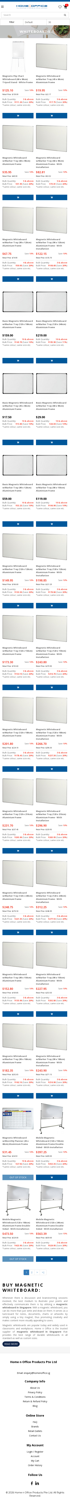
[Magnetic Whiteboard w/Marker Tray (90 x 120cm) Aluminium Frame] (18, 220)
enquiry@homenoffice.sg (37, 1372)
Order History (35, 1465)
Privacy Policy (35, 1392)
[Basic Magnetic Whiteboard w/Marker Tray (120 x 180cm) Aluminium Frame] (18, 301)
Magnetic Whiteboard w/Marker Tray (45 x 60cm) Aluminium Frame (50, 79)
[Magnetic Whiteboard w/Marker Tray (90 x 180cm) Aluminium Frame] (18, 1036)
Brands (35, 1426)
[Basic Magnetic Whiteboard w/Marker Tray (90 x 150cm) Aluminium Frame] (51, 465)
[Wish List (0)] (60, 7)
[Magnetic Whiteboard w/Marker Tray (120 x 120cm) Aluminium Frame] (18, 546)
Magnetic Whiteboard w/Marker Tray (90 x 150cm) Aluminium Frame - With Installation (50, 979)
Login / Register (35, 1451)
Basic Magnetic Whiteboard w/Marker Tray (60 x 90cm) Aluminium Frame (51, 405)
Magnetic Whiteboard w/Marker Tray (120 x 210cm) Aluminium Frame (17, 814)
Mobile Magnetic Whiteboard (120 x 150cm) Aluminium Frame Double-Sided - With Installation (50, 1142)
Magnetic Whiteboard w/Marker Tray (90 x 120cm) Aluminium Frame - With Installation (50, 244)
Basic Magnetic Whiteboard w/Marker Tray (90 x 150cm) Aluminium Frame (51, 487)
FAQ (35, 1422)
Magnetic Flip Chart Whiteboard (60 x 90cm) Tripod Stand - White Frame (17, 79)
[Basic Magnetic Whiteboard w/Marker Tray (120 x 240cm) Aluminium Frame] (51, 301)
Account (35, 1456)
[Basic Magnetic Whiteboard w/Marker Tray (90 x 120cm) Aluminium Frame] (18, 465)
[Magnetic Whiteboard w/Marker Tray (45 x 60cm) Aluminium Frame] (51, 56)
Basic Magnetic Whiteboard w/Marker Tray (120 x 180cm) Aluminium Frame (17, 324)
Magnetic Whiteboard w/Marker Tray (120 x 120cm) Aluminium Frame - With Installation (51, 571)
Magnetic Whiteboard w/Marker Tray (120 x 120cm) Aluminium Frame (17, 569)
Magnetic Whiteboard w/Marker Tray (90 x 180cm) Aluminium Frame (16, 1059)
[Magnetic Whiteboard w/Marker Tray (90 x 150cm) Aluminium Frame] (18, 955)
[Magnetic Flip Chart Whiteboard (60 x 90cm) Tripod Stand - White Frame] (18, 56)
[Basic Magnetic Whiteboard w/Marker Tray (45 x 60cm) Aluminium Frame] (18, 383)
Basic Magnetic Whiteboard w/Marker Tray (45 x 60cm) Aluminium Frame (17, 405)
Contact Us (35, 1435)
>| (43, 1272)
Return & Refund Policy (35, 1401)
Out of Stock (18, 1177)
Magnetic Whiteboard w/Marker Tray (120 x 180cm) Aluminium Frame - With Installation (51, 734)
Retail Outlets (35, 1431)
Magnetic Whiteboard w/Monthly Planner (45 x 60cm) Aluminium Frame (15, 1140)
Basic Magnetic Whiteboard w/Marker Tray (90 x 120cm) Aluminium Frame (17, 487)
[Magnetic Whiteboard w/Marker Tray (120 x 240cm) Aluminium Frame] (18, 873)
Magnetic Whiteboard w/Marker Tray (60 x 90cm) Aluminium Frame (16, 160)
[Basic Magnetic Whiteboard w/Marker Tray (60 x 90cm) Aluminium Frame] (51, 383)
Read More (11, 1343)
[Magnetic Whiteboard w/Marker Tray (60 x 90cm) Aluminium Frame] (18, 138)
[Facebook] (32, 1483)
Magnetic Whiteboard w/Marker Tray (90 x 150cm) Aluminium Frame (16, 977)
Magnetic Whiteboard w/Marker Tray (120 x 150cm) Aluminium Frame (17, 650)
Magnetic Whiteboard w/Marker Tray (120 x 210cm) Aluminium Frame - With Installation (51, 816)
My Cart (35, 1460)
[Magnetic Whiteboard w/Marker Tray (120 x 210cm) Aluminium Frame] (18, 791)
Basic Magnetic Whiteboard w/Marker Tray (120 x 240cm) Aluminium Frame (51, 324)
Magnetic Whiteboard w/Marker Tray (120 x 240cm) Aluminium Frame (17, 895)
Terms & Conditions (35, 1396)
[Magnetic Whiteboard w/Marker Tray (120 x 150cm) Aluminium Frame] (18, 628)
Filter (11, 22)
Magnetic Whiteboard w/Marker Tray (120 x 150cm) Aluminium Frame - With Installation (51, 652)
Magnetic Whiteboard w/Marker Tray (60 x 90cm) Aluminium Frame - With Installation (50, 162)
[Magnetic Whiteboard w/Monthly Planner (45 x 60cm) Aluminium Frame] (18, 1118)
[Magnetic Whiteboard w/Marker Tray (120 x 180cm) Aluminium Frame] (18, 710)
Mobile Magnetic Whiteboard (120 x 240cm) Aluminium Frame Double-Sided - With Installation (50, 1224)
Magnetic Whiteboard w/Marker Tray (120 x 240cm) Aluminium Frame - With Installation (51, 897)
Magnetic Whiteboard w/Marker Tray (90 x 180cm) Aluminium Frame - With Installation (50, 1061)
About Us (35, 1387)
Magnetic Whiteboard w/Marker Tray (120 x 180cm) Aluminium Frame (17, 732)
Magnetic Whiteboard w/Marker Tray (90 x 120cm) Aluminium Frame (16, 242)
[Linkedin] (37, 1483)
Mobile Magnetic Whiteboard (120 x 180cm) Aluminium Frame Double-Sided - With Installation (16, 1224)
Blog (35, 1405)
